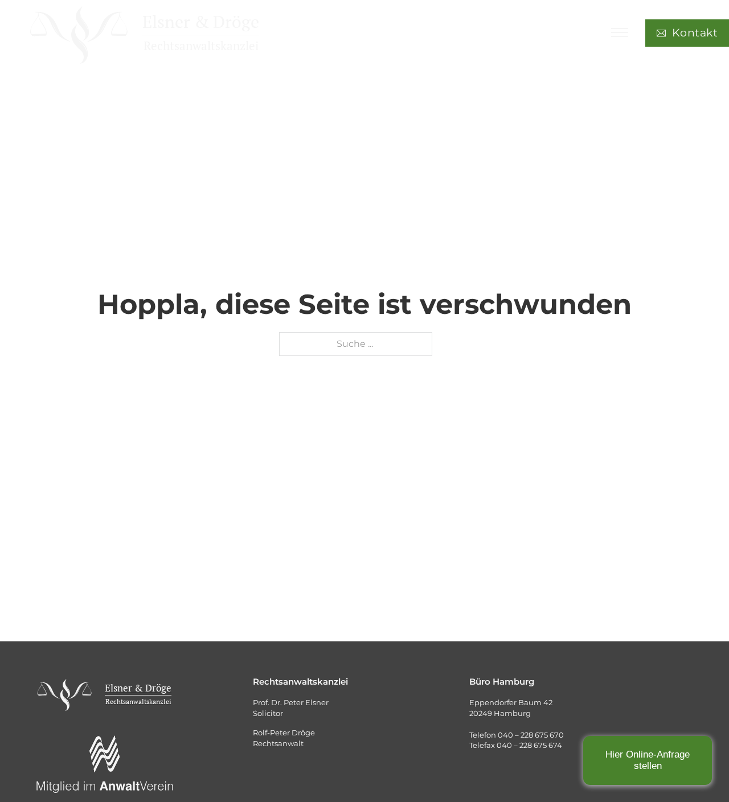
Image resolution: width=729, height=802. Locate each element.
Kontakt (695, 32)
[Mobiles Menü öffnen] (619, 32)
